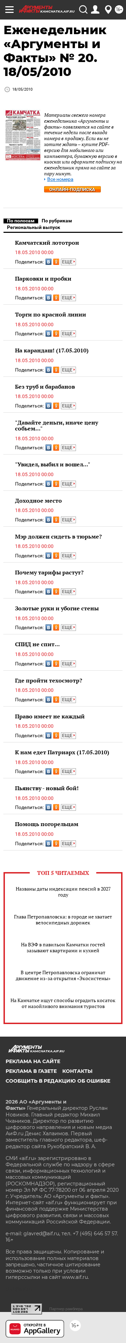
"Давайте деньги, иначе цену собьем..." (56, 426)
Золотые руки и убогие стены (57, 608)
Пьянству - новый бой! (47, 788)
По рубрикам (57, 220)
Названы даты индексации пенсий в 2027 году (63, 892)
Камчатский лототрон (47, 242)
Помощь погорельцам (46, 824)
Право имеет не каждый (50, 716)
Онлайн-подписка (72, 189)
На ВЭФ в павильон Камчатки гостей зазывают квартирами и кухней (63, 947)
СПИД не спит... (37, 644)
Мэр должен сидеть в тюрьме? (58, 536)
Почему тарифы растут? (49, 572)
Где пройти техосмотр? (48, 680)
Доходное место (38, 500)
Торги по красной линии (50, 314)
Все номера (60, 179)
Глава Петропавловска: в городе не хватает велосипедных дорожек (63, 919)
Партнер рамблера (66, 1309)
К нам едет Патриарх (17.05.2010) (62, 752)
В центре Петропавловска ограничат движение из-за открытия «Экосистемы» (63, 975)
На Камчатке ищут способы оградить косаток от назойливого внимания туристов (62, 1003)
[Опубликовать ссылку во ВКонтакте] (48, 262)
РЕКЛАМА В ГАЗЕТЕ (31, 1071)
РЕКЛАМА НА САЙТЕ (33, 1061)
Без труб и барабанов (45, 386)
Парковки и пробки (43, 278)
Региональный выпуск (33, 227)
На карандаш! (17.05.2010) (52, 350)
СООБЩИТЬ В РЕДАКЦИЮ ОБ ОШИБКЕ (58, 1081)
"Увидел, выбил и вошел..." (52, 464)
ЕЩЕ (68, 262)
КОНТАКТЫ (77, 1071)
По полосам (21, 220)
